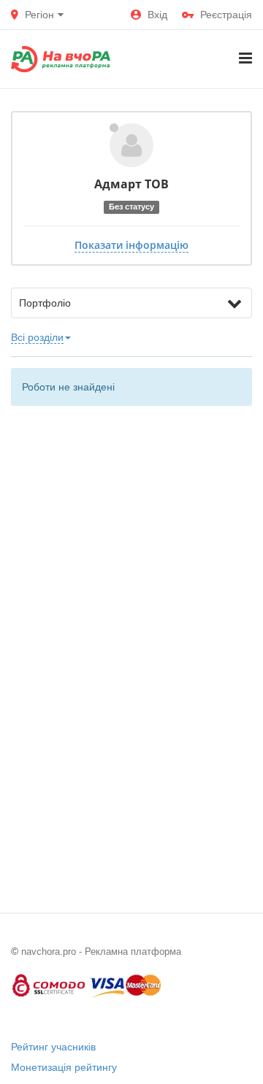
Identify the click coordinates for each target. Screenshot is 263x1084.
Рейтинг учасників (53, 1047)
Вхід (157, 14)
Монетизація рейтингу (64, 1067)
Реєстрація (226, 14)
